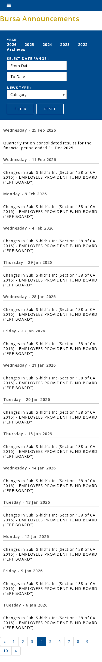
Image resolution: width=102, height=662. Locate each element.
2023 (65, 44)
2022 (83, 44)
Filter (20, 108)
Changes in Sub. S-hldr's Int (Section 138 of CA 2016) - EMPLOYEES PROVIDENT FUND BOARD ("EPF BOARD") (50, 177)
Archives (16, 49)
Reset (50, 108)
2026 (12, 44)
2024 (47, 44)
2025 (29, 44)
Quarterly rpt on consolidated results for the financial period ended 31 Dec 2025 (47, 145)
